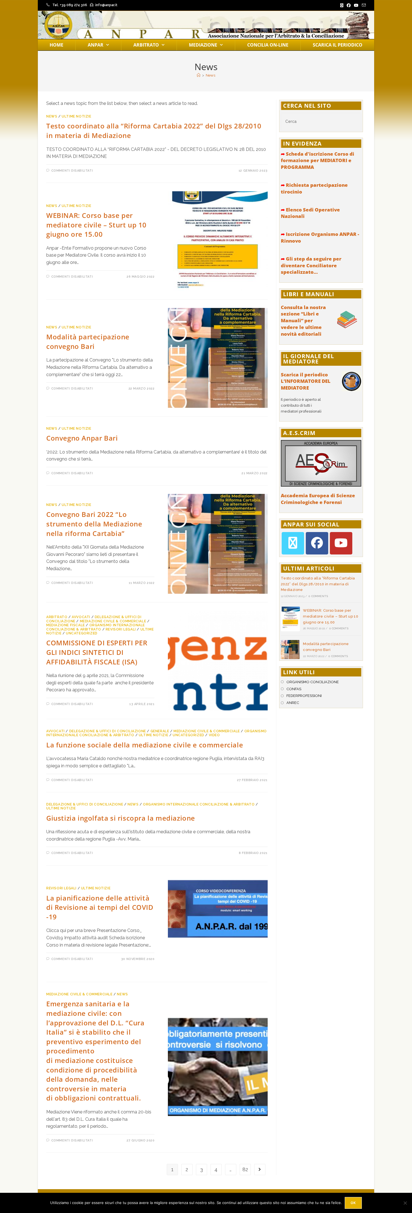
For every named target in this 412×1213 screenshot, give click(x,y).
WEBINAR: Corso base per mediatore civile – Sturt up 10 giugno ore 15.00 (96, 225)
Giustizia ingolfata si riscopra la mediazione (120, 818)
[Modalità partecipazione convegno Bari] (290, 649)
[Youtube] (341, 543)
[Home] (198, 75)
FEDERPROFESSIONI (304, 696)
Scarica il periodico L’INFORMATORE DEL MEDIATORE (305, 381)
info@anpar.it (106, 5)
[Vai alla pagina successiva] (259, 1169)
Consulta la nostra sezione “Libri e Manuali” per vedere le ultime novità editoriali (303, 320)
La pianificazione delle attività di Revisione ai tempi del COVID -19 (100, 907)
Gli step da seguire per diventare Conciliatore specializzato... (311, 265)
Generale (160, 731)
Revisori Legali (121, 629)
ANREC (292, 703)
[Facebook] (317, 543)
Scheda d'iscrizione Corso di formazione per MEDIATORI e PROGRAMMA (317, 161)
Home (56, 45)
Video (214, 735)
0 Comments (318, 596)
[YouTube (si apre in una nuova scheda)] (356, 5)
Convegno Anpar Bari (82, 438)
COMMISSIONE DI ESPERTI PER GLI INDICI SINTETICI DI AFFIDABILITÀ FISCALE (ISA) (96, 652)
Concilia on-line (267, 45)
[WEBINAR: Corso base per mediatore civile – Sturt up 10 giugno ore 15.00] (290, 619)
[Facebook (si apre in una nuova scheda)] (348, 5)
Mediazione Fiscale (65, 625)
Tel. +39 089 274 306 (69, 5)
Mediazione (203, 45)
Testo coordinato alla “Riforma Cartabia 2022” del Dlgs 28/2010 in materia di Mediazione (318, 584)
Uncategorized (82, 633)
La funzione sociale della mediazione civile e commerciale (144, 744)
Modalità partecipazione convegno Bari (87, 341)
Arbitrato (146, 45)
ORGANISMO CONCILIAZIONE (312, 682)
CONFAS (293, 689)
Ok (353, 1203)
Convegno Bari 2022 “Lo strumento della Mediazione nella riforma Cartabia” (94, 524)
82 (245, 1169)
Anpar (95, 45)
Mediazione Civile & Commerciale (113, 621)
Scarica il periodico (337, 45)
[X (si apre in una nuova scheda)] (342, 5)
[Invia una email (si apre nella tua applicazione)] (363, 5)
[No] (405, 1203)
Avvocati (81, 617)
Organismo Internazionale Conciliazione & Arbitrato (95, 627)
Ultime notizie (76, 116)
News (210, 75)
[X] (293, 543)
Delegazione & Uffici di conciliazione (107, 731)
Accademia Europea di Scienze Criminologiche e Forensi (318, 498)
